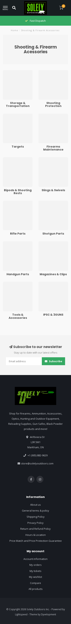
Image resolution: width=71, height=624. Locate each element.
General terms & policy (35, 510)
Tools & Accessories (15, 283)
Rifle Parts (9, 202)
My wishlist (35, 577)
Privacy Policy (35, 523)
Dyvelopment (48, 614)
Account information (35, 559)
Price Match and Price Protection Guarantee (35, 541)
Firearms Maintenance (51, 115)
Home (14, 30)
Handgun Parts (12, 243)
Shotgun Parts (46, 202)
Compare (35, 583)
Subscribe (55, 361)
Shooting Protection (50, 72)
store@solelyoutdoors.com (37, 463)
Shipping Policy (36, 516)
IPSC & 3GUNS (46, 283)
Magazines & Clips (49, 243)
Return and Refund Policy (35, 528)
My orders (35, 565)
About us (35, 504)
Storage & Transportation (12, 73)
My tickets (35, 571)
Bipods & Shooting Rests (17, 159)
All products (36, 589)
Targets (7, 115)
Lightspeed (21, 614)
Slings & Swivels (48, 159)
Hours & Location (35, 535)
